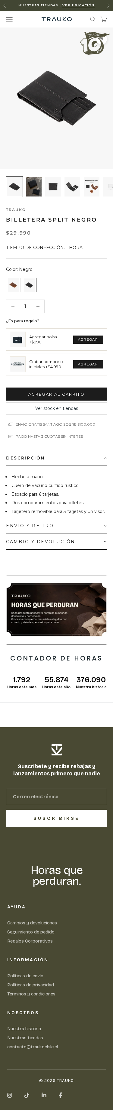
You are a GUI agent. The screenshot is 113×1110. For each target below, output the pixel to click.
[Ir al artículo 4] (72, 186)
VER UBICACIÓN (78, 5)
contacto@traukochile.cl (32, 1047)
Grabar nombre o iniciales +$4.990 (46, 364)
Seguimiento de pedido (31, 932)
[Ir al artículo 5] (91, 186)
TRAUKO (16, 209)
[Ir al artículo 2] (33, 186)
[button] (56, 458)
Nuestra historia (24, 1028)
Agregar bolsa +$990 (43, 339)
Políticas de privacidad (30, 985)
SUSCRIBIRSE (56, 818)
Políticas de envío (25, 976)
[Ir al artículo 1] (14, 186)
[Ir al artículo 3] (53, 186)
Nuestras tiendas (25, 1037)
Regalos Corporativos (30, 941)
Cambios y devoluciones (32, 923)
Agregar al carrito (56, 394)
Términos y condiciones (31, 994)
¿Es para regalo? (22, 320)
